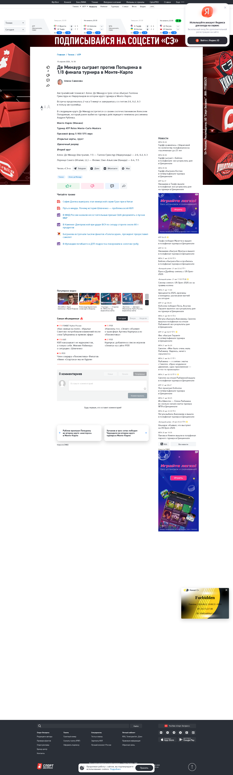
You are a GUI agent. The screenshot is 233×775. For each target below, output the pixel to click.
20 (185, 279)
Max (128, 168)
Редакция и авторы (44, 736)
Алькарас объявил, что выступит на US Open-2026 (174, 426)
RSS (165, 444)
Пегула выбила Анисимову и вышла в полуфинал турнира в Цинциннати (176, 415)
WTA (160, 142)
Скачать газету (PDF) (72, 741)
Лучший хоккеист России (101, 745)
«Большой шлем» (165, 268)
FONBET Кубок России (72, 326)
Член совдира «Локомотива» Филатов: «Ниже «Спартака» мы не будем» (78, 358)
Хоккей (67, 2)
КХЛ (64, 339)
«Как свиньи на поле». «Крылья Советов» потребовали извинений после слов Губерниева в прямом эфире (79, 331)
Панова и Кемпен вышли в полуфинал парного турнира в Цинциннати (177, 436)
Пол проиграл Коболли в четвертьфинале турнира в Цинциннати (171, 391)
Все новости (183, 444)
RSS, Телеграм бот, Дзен (132, 736)
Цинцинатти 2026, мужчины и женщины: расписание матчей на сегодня (174, 296)
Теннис (95, 2)
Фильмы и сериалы (135, 2)
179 (60, 326)
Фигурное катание (112, 2)
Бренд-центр (42, 749)
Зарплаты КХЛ (97, 741)
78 (60, 353)
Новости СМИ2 (62, 445)
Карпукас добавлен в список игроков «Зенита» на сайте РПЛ (125, 344)
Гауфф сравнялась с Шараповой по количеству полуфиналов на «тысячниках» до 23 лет (174, 148)
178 (60, 340)
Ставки (167, 2)
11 (176, 374)
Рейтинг (104, 6)
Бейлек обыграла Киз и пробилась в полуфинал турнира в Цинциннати (176, 262)
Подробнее (115, 769)
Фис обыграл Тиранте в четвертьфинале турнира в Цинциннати (171, 338)
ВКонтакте (112, 168)
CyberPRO (154, 2)
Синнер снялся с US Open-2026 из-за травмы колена (176, 284)
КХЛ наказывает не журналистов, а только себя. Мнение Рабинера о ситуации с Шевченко (75, 345)
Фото (134, 6)
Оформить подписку (71, 745)
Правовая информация (131, 741)
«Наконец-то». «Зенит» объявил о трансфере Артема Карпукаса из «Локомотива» (123, 331)
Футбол (55, 2)
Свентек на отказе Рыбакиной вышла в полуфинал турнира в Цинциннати (176, 379)
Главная (61, 54)
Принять (144, 767)
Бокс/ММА (81, 2)
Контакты (41, 753)
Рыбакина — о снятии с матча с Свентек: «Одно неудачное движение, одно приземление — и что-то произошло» (174, 365)
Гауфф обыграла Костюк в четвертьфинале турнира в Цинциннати (171, 174)
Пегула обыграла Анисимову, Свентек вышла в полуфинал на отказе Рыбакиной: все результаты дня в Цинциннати (177, 322)
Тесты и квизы (97, 736)
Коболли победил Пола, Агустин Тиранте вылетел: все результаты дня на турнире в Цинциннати (177, 308)
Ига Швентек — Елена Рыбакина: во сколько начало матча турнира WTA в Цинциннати (175, 404)
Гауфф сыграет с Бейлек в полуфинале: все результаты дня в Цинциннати (175, 161)
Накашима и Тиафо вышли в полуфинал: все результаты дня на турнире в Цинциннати (174, 187)
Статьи (125, 6)
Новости (93, 6)
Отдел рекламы (43, 745)
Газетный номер (70, 736)
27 (108, 340)
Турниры (115, 6)
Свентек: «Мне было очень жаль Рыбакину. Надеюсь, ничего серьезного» (174, 351)
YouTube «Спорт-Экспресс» (179, 726)
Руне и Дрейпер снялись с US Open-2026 (176, 272)
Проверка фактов (44, 741)
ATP (84, 6)
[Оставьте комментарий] (107, 383)
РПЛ (63, 353)
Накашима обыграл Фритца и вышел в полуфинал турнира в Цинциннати (176, 252)
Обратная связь (128, 745)
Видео (143, 6)
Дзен (97, 168)
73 (108, 326)
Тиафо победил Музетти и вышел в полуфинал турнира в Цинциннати (176, 242)
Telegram (82, 168)
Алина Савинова (73, 81)
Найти (136, 726)
